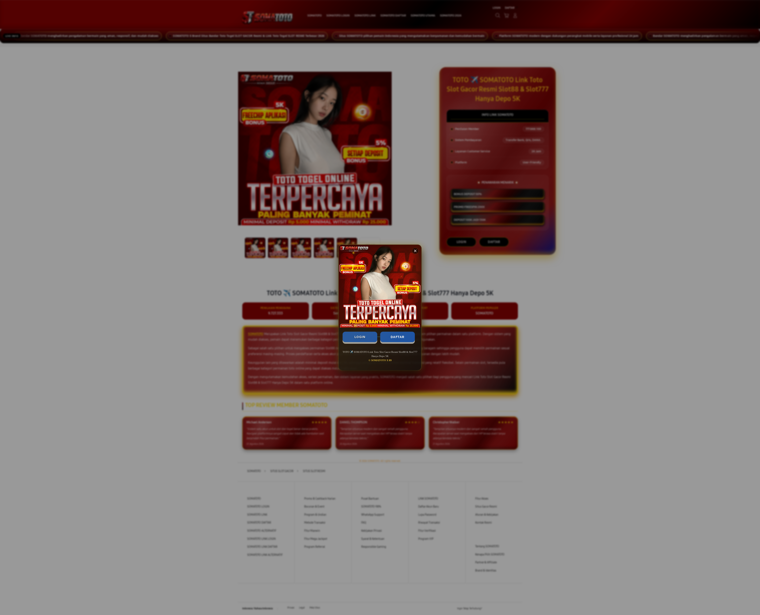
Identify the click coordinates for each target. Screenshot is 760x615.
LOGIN (360, 337)
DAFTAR (398, 337)
